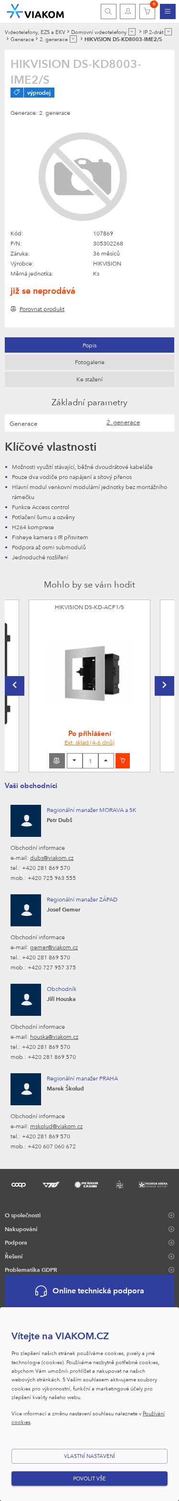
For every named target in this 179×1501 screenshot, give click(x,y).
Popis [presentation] (89, 345)
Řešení (13, 1256)
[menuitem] (168, 11)
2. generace (123, 422)
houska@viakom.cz (54, 1036)
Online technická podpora (98, 1290)
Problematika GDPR (31, 1269)
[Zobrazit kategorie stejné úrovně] (132, 31)
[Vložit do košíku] (123, 760)
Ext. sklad (89, 742)
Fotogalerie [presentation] (90, 362)
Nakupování (21, 1229)
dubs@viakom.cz (52, 857)
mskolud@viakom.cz (56, 1126)
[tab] (89, 345)
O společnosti (23, 1215)
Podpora (16, 1242)
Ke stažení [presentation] (89, 379)
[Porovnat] (57, 760)
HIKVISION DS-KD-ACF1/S (89, 607)
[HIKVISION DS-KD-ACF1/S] (89, 673)
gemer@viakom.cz (54, 947)
